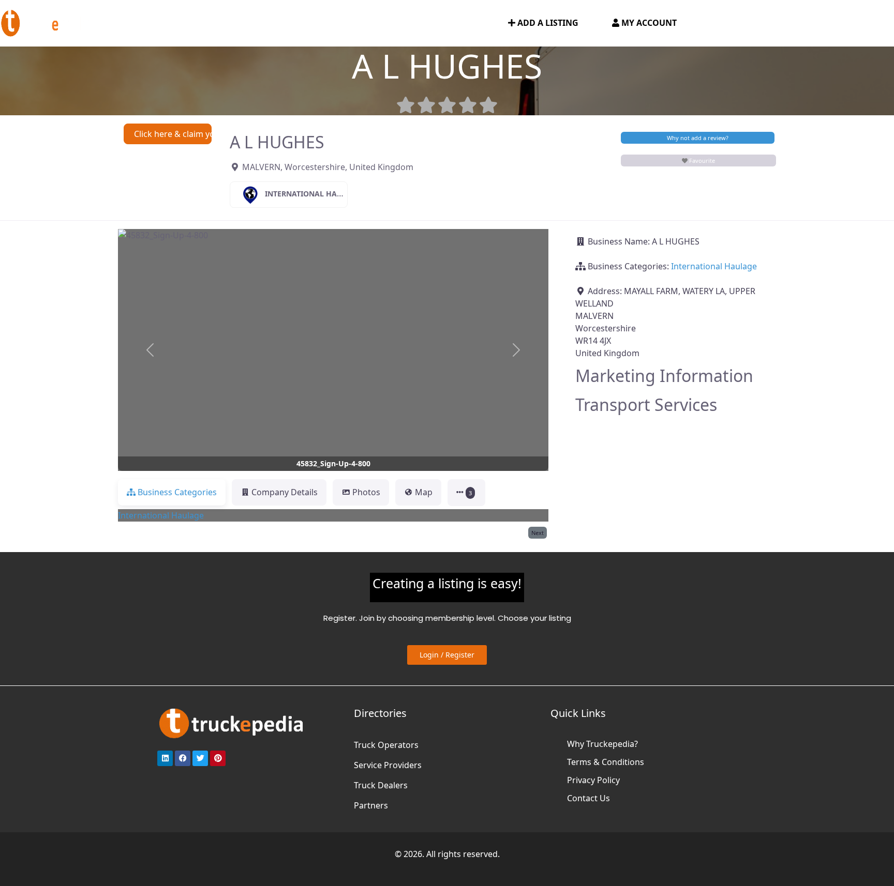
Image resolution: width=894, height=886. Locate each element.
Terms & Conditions (605, 762)
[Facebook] (182, 758)
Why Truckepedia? (602, 744)
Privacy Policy (593, 780)
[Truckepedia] (46, 22)
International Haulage (313, 193)
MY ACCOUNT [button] (648, 22)
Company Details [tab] (284, 492)
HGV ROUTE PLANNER (278, 23)
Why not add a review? (697, 138)
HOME (129, 23)
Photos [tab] (366, 492)
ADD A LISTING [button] (546, 22)
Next (537, 533)
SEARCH (474, 23)
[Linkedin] (165, 758)
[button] (150, 350)
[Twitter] (200, 758)
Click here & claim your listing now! (173, 134)
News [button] (350, 23)
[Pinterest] (218, 758)
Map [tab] (424, 492)
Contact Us (588, 798)
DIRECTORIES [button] (184, 23)
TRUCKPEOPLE (414, 23)
